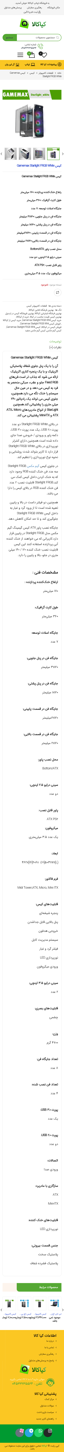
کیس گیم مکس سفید (35, 330)
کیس (32, 73)
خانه (59, 73)
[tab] (32, 342)
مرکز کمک (49, 1399)
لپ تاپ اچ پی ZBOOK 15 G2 (54, 1314)
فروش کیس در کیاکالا (51, 327)
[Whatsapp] (38, 1433)
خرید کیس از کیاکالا (12, 320)
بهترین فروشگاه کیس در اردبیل (19, 313)
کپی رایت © (53, 1446)
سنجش (57, 292)
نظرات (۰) (55, 347)
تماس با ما (49, 1347)
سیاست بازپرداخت (45, 1412)
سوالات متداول (47, 1405)
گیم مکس (33, 466)
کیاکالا (44, 1446)
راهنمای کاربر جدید (45, 1418)
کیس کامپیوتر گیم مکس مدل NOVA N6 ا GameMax (9, 1314)
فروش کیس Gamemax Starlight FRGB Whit (40, 323)
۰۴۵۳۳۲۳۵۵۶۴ (28, 48)
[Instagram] (48, 1433)
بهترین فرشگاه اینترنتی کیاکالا (48, 313)
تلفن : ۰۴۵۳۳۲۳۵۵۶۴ (27, 1384)
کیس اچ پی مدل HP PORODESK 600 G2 (24, 1314)
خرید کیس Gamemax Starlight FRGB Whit (41, 320)
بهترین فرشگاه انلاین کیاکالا (41, 310)
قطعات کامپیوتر (46, 73)
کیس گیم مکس (53, 330)
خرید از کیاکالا (22, 317)
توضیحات (55, 341)
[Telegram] (29, 1433)
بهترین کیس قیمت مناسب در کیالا (45, 317)
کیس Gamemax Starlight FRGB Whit (23, 327)
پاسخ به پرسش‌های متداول (41, 1360)
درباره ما (50, 1341)
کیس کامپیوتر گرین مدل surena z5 (39, 1314)
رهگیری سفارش (46, 1354)
